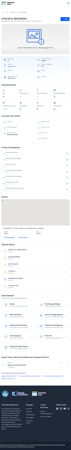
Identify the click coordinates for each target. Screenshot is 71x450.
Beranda (29, 409)
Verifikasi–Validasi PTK (7, 379)
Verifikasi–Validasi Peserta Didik (53, 376)
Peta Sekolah (30, 415)
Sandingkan (30, 418)
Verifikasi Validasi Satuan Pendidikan (29, 376)
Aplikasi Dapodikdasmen (8, 376)
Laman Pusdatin (45, 416)
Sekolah (29, 412)
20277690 (11, 66)
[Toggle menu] (68, 3)
